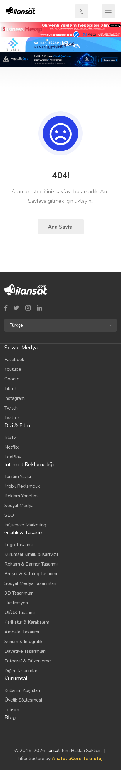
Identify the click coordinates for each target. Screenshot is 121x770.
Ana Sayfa (61, 226)
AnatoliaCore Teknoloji (78, 758)
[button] (60, 325)
